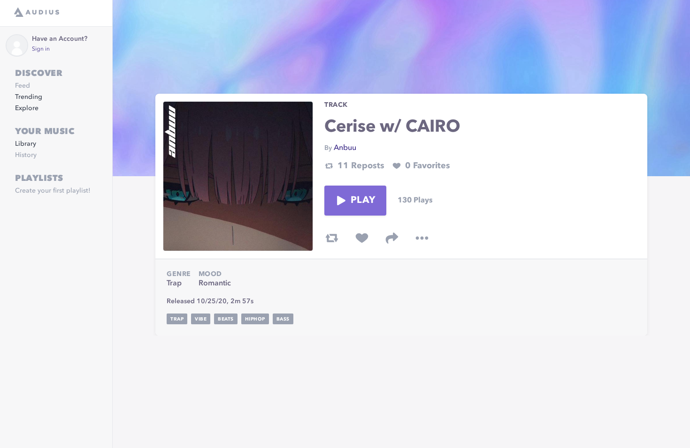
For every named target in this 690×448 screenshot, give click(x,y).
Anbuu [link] (345, 148)
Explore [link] (26, 108)
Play (363, 200)
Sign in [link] (41, 49)
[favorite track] (361, 238)
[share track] (391, 238)
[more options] (421, 238)
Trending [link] (28, 97)
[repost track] (331, 238)
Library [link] (25, 144)
